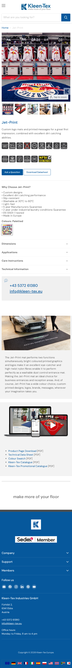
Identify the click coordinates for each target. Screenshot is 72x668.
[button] (8, 109)
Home (5, 27)
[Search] (65, 17)
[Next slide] (68, 109)
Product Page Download (22, 451)
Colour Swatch (17, 458)
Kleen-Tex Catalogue (20, 462)
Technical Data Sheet (20, 454)
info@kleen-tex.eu (26, 291)
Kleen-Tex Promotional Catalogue (27, 466)
